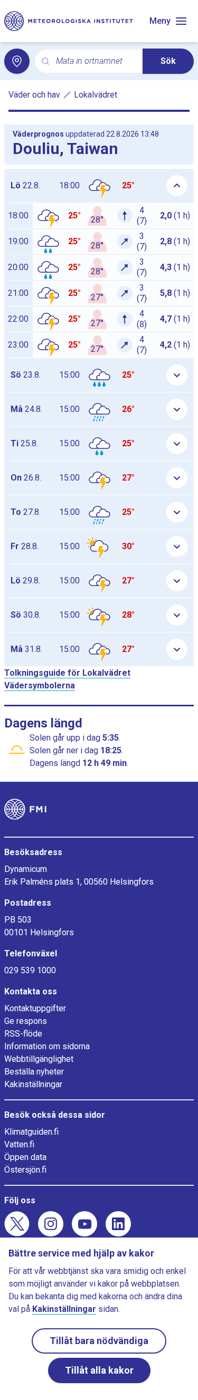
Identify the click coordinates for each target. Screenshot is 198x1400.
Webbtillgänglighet (38, 1059)
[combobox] (95, 61)
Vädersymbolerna (39, 685)
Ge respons (25, 1021)
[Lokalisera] (17, 61)
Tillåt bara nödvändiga (99, 1340)
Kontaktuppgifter (35, 1008)
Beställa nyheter (34, 1072)
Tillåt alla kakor (99, 1370)
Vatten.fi (19, 1144)
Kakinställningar (33, 1084)
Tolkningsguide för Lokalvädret (67, 673)
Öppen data (25, 1157)
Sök (168, 61)
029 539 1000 (30, 970)
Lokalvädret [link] (95, 95)
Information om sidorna (47, 1046)
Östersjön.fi (25, 1170)
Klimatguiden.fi (31, 1132)
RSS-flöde (23, 1034)
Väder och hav (34, 95)
